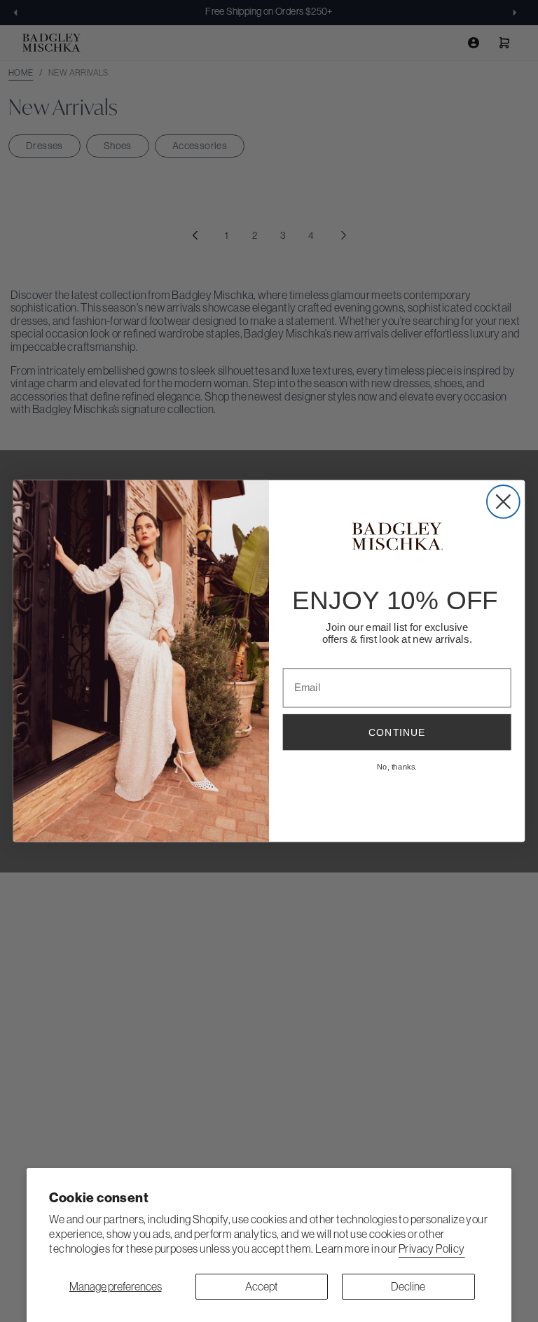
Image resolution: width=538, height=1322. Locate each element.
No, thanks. (397, 766)
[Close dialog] (503, 501)
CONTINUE (396, 732)
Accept (261, 1286)
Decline (408, 1286)
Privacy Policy (432, 1248)
